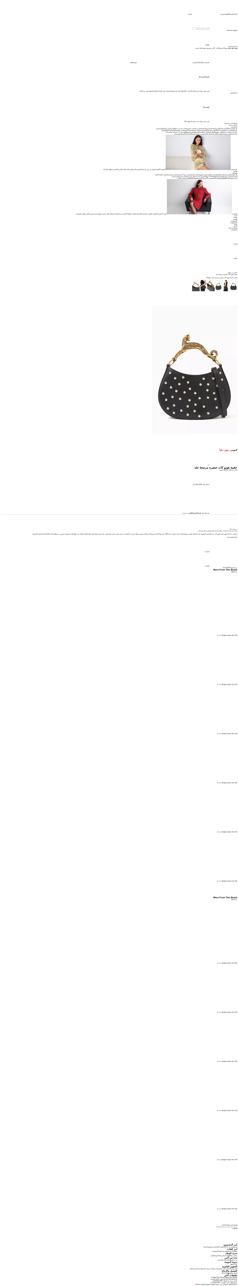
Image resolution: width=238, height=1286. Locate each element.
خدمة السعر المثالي (195, 1268)
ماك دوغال (226, 132)
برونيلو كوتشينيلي (204, 128)
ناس (184, 132)
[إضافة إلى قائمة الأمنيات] (216, 523)
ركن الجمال (221, 1251)
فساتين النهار (213, 174)
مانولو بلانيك (211, 132)
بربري (197, 128)
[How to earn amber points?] (223, 492)
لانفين (235, 450)
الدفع (219, 1255)
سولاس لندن (215, 134)
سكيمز (221, 134)
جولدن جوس (196, 130)
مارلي (198, 132)
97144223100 (215, 1282)
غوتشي (191, 130)
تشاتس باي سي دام (182, 128)
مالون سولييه (219, 132)
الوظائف (231, 1260)
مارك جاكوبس (204, 132)
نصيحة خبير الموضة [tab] (232, 530)
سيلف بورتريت (227, 134)
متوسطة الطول (228, 178)
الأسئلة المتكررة (225, 1255)
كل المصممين (233, 128)
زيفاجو (181, 134)
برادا (167, 132)
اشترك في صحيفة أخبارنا (229, 1225)
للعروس (228, 174)
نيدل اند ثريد (179, 132)
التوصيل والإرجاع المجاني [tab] (203, 530)
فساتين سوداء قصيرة (184, 174)
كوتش (162, 128)
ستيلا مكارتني (208, 134)
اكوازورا (218, 128)
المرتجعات (224, 1273)
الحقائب (227, 1251)
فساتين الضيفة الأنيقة (161, 174)
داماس (158, 128)
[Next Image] (223, 441)
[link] (198, 48)
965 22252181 (217, 1281)
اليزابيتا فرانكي (220, 130)
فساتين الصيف (195, 174)
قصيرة (235, 178)
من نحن (235, 1260)
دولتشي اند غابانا (229, 130)
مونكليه (187, 132)
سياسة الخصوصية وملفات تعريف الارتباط (214, 1268)
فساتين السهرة (204, 174)
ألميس (235, 176)
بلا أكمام (201, 178)
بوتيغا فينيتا (212, 128)
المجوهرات (215, 1251)
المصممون (234, 169)
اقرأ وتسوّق (233, 1264)
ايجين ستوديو (227, 176)
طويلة (222, 178)
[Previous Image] (223, 299)
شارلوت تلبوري (192, 128)
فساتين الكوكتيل (221, 174)
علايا (228, 128)
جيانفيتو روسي (204, 130)
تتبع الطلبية (214, 1255)
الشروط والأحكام (232, 1268)
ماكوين (195, 132)
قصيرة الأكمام (208, 178)
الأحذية (231, 1251)
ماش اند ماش (233, 132)
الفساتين (234, 214)
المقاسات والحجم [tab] (222, 530)
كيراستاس (171, 130)
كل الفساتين (233, 174)
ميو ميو (191, 132)
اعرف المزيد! (185, 513)
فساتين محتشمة (173, 174)
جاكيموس (186, 130)
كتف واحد (187, 178)
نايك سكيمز (171, 132)
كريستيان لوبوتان (168, 128)
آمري (232, 176)
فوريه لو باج (212, 130)
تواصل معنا (233, 1255)
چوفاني (176, 130)
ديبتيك (235, 130)
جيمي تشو (181, 130)
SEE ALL (234, 572)
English (190, 14)
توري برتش (201, 134)
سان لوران (234, 134)
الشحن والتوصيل (232, 1273)
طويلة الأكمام (217, 178)
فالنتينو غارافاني (187, 134)
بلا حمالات (180, 178)
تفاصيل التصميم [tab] (214, 530)
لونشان (163, 130)
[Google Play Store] (218, 1277)
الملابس (235, 1251)
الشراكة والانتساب (223, 1260)
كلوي (174, 128)
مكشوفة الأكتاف (194, 178)
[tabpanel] (119, 534)
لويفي (166, 130)
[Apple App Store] (231, 1277)
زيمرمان (176, 134)
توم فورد (195, 134)
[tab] (233, 286)
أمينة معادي (224, 128)
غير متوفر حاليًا (233, 529)
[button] (232, 46)
